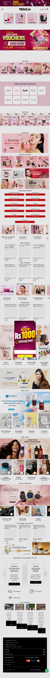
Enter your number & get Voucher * (22, 348)
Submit (25, 355)
